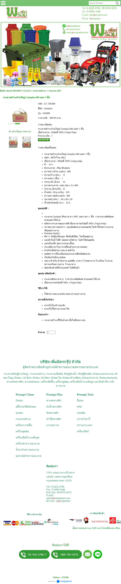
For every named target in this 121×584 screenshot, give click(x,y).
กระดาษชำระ (39, 91)
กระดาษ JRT (55, 91)
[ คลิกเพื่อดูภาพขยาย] (20, 131)
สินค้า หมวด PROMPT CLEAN (15, 91)
